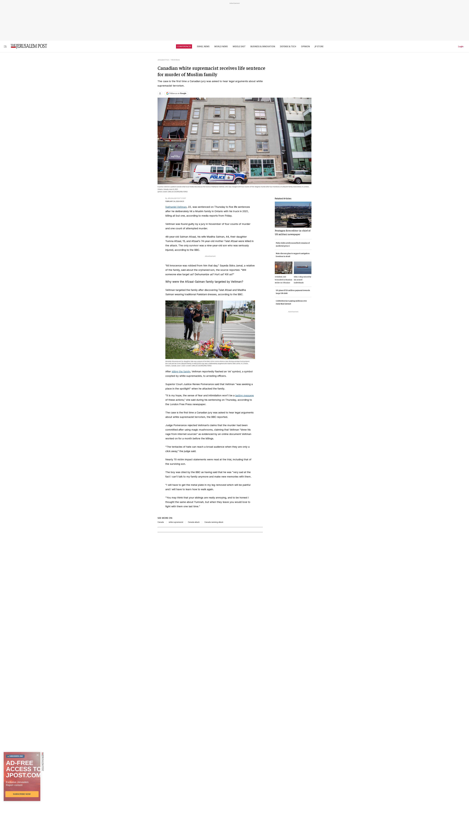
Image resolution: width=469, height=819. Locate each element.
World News (175, 60)
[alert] (22, 790)
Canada (161, 522)
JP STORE (319, 46)
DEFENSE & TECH (288, 46)
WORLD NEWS (221, 46)
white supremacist (176, 522)
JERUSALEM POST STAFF (177, 198)
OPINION (305, 46)
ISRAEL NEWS (203, 46)
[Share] (160, 93)
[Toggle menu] (5, 46)
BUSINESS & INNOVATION (262, 46)
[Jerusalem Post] (27, 46)
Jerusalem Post (163, 60)
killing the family (181, 371)
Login (460, 46)
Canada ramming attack (213, 522)
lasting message (244, 395)
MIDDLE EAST (239, 46)
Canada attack (194, 522)
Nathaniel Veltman (176, 206)
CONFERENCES (184, 46)
